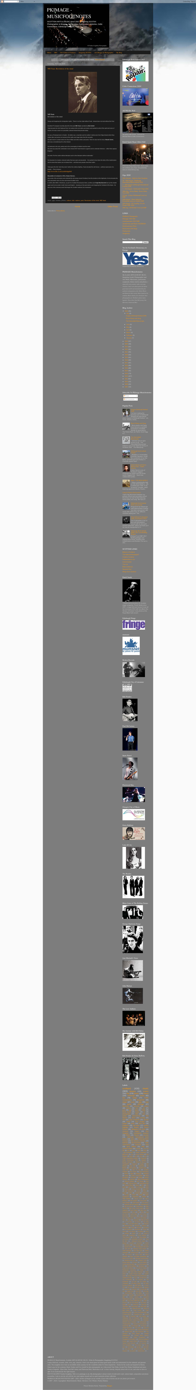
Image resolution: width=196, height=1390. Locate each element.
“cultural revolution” (138, 1349)
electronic (139, 1227)
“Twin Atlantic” (130, 1347)
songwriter (140, 1100)
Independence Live (128, 559)
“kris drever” (125, 1239)
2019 (126, 357)
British (128, 1135)
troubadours (132, 1235)
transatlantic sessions (141, 1133)
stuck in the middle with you (135, 1300)
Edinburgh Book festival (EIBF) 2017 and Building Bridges (139, 532)
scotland (126, 1088)
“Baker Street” (126, 1308)
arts (144, 1108)
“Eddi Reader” (142, 1316)
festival (146, 1093)
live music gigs (143, 1289)
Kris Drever (133, 1171)
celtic (136, 1114)
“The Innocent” (142, 1343)
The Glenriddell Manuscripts (135, 321)
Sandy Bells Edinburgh (136, 1271)
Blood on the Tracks (127, 1258)
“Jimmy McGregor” (127, 1327)
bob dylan (136, 1125)
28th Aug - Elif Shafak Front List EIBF (134, 207)
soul (143, 1114)
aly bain (146, 1119)
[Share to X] (57, 198)
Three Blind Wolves (133, 1223)
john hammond (128, 1229)
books (137, 1112)
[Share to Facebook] (58, 198)
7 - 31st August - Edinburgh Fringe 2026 (135, 189)
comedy (142, 1118)
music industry (132, 1231)
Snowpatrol (136, 1219)
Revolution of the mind (91, 200)
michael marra (127, 1148)
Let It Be (145, 1216)
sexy (139, 1233)
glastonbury (145, 1193)
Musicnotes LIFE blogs (129, 228)
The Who (134, 1281)
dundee (138, 1148)
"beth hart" (127, 1248)
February (129, 335)
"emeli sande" (143, 1200)
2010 (126, 381)
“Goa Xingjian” (134, 1325)
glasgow (133, 1091)
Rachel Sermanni (127, 1162)
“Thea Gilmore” (126, 1237)
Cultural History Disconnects (131, 492)
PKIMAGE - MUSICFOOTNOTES (69, 12)
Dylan (133, 1212)
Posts (127, 396)
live (123, 1098)
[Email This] (53, 198)
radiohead (141, 1166)
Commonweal (126, 562)
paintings (127, 1233)
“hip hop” (135, 1237)
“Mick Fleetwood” (139, 1331)
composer (138, 1144)
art (144, 1112)
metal (147, 1187)
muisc (133, 1150)
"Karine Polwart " (128, 1246)
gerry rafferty (131, 1146)
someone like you (139, 1298)
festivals (125, 1142)
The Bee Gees (143, 1277)
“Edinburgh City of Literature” (130, 1318)
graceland (146, 1227)
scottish (146, 1091)
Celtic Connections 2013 (130, 1160)
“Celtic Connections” (137, 1175)
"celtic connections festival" (130, 1158)
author (124, 1116)
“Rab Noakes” (126, 1198)
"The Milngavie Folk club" (142, 1246)
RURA (126, 1173)
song (147, 1144)
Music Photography (143, 1179)
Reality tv (143, 1270)
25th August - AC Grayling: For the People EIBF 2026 (133, 204)
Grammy (132, 1179)
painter (127, 1175)
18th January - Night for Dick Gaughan (134, 178)
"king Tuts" (146, 1189)
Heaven (136, 1135)
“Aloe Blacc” (125, 1306)
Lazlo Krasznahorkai (141, 1264)
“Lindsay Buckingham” (143, 1329)
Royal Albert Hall (144, 1183)
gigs (140, 1102)
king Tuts (132, 1166)
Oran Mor (142, 1123)
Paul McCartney (144, 1171)
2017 (126, 363)
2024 (126, 344)
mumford (146, 1173)
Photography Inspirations (129, 1270)
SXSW (129, 1219)
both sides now (138, 1287)
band (136, 1110)
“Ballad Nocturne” (136, 1308)
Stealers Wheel (128, 1185)
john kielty (131, 1187)
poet (82, 200)
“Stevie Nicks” (143, 1341)
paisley (133, 1233)
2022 (126, 349)
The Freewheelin (127, 1279)
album (134, 1118)
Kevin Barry (125, 1216)
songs (135, 1098)
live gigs (126, 1194)
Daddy (140, 1177)
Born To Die (136, 1169)
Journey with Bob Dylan (128, 1264)
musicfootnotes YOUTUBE (131, 221)
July (127, 313)
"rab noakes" (128, 1254)
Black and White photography (138, 1256)
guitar (129, 1104)
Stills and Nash (145, 1219)
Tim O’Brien (143, 1281)
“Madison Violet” (128, 1331)
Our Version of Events (138, 1141)
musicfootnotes (128, 1293)
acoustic (146, 1135)
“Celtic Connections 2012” (140, 1312)
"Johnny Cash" (138, 1198)
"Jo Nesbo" (146, 1245)
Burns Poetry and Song (133, 318)
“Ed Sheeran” (132, 1316)
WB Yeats (103, 200)
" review (147, 1243)
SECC (124, 1219)
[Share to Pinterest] (60, 198)
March (128, 332)
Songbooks (126, 233)
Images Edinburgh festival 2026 (136, 316)
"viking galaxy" (139, 1206)
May (128, 327)
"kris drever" (145, 1202)
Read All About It (141, 1162)
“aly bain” (138, 1347)
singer (124, 1102)
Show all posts (100, 59)
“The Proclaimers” (127, 1345)
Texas (135, 1277)
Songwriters (125, 1164)
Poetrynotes (126, 231)
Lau (132, 1154)
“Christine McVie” (126, 1314)
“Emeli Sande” (143, 1322)
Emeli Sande (126, 1112)
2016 (126, 365)
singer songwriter (134, 1119)
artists (128, 1121)
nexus (147, 1231)
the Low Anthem (134, 1302)
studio (145, 1300)
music (146, 1088)
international (136, 1116)
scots (133, 1102)
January (129, 338)
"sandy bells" (138, 1254)
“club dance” (128, 1349)
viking (123, 1304)
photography (126, 1114)
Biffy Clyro (125, 1154)
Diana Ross (143, 1210)
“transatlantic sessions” (137, 1239)
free (143, 1185)
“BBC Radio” (143, 1306)
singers (137, 1131)
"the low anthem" (128, 1206)
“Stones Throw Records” (129, 1343)
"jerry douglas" (126, 1202)
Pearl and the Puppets (141, 1268)
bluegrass (134, 1164)
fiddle (143, 1110)
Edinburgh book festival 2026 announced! (138, 504)
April (128, 330)
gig (130, 1110)
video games (132, 1168)
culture (69, 200)
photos (136, 1093)
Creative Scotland (128, 557)
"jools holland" (136, 1202)
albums (137, 1185)
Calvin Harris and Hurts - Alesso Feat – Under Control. (139, 466)
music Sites (138, 1291)
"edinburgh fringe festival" (139, 1248)
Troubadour (125, 1283)
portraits (140, 1194)
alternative (137, 1225)
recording (131, 1295)
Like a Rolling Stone (127, 1218)
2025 (126, 341)
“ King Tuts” (144, 1304)
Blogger (109, 1386)
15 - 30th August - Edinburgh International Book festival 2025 (132, 181)
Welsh (145, 1191)
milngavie (138, 1173)
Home (49, 52)
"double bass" (142, 1168)
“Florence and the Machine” (140, 1323)
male (123, 1291)
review (142, 1095)
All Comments (129, 399)
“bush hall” (146, 1347)
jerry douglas (140, 1121)
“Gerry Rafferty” (142, 1235)
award (124, 1193)
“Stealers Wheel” (133, 1341)
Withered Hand (128, 1225)
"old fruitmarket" (145, 1204)
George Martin (126, 1262)
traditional (125, 1125)
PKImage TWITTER (128, 219)
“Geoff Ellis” (125, 1325)
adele (132, 1173)
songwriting (135, 1196)
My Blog (119, 52)
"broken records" (136, 1189)
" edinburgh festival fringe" (138, 1241)
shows (139, 1150)
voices (145, 1150)
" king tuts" (131, 1243)
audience (144, 1225)
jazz (136, 1156)
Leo (140, 1216)
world (132, 1123)
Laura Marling (140, 1154)
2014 (126, 371)
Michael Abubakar (131, 1266)
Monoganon (142, 1266)
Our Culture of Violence (68, 52)
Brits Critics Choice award (136, 1208)
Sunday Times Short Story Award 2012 (137, 1275)
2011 (126, 379)
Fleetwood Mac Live (130, 1260)
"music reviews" (144, 1252)
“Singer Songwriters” (139, 1337)
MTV (123, 1266)
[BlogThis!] (55, 198)
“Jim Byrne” (144, 1325)
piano (132, 1139)
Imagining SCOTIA (85, 52)
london (124, 1123)
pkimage (141, 1104)
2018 (126, 360)
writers (146, 1106)
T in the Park (128, 1221)
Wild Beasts (138, 1285)
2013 (126, 373)
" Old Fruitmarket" (127, 1152)
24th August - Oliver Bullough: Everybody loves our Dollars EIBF (133, 200)
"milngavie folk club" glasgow (131, 1204)
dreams (133, 1227)
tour (146, 1156)
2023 (126, 346)
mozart (124, 1231)
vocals (129, 1304)
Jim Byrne (134, 1262)
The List (125, 564)
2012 (126, 376)
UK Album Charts (136, 1283)
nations (77, 200)
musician (125, 1131)
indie (143, 1146)
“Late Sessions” (131, 1329)
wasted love (136, 1304)
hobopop (146, 1287)
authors (128, 1108)
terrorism (124, 1302)
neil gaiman (140, 1231)
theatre (136, 1127)
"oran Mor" (125, 1169)
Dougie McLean (126, 1212)
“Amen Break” (134, 1306)
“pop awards (132, 1350)
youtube (144, 1196)
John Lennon (143, 1214)
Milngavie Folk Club (138, 1129)
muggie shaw (130, 1291)
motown (145, 1229)
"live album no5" (138, 1250)
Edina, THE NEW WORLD (139, 480)
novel (140, 1156)
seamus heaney (134, 1297)
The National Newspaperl (130, 554)
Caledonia (143, 1158)
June (128, 324)
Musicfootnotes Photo (129, 226)
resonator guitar (140, 1295)
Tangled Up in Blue (127, 1277)
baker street (125, 1227)
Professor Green (132, 1183)
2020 (126, 355)
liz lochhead (139, 1187)
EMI (138, 1212)
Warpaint (146, 1223)
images (142, 1164)
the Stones (143, 1302)
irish (73, 200)
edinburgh (131, 1095)
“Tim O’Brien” (138, 1345)
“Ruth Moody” (136, 1333)
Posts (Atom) (60, 211)
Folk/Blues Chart (142, 1260)
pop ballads (139, 1293)
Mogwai (143, 1160)
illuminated (126, 1289)
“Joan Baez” (138, 1327)
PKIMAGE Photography (130, 216)
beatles (130, 1193)
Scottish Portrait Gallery (135, 1273)
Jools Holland (143, 1262)
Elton (142, 1212)
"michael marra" (134, 1252)
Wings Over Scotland (129, 571)
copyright (137, 1193)
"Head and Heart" (136, 1245)
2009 (126, 384)
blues (131, 1156)
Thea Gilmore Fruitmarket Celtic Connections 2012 (139, 517)
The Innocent (139, 1279)
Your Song (129, 1287)
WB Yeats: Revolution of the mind (60, 68)
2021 (126, 352)
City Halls (133, 1177)
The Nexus (137, 1221)
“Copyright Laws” (138, 1314)
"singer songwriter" (141, 1152)
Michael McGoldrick (141, 1218)
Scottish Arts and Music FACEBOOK (134, 223)
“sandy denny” (141, 1350)
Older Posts (113, 206)
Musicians (125, 1106)
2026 (126, 311)
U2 (141, 1223)
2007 (126, 387)
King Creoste (133, 1216)
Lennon (138, 1191)
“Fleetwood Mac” (126, 1323)
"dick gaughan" (134, 1200)
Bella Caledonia (127, 567)
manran (134, 1194)
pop (147, 1102)
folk (128, 1093)
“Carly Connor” (137, 1310)
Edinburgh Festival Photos (142, 1258)
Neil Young (140, 1181)
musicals (126, 1189)
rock (136, 1108)
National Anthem (129, 1181)
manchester (137, 1229)
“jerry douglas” (143, 1237)
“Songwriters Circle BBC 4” (129, 1339)
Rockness (125, 1271)
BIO (55, 52)
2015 (126, 368)
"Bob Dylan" (127, 1245)
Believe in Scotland (128, 552)
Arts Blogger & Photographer (103, 52)
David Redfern (134, 1210)
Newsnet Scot (126, 569)
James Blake (133, 1214)
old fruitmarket (136, 1142)
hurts (128, 1150)
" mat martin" (139, 1243)
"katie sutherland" (126, 1250)
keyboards (134, 1289)
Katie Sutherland (129, 1191)
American (137, 1106)
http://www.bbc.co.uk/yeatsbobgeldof (60, 171)
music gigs (146, 1291)
